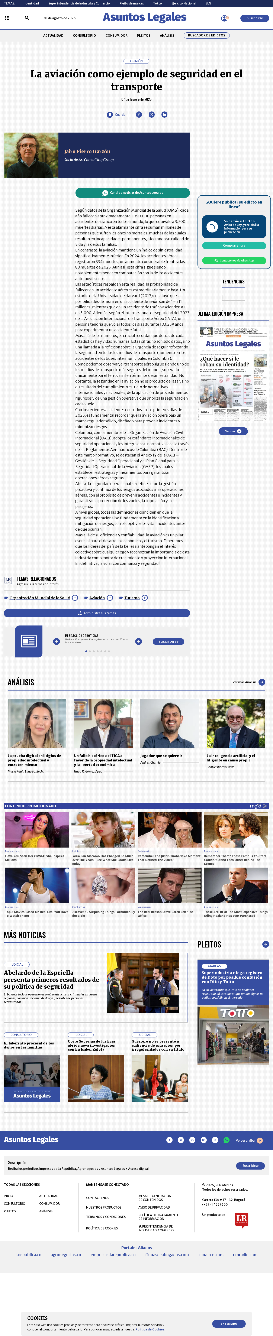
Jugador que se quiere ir (161, 756)
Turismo (132, 597)
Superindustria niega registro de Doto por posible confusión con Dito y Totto (232, 977)
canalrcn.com (211, 1254)
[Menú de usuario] (224, 18)
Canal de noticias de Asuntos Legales (136, 193)
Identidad (32, 3)
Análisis (21, 681)
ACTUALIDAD (53, 36)
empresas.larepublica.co (113, 1254)
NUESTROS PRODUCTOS (103, 1207)
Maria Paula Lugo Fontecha (26, 771)
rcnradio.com (245, 1254)
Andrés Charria (150, 762)
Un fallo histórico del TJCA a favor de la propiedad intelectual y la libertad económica (103, 760)
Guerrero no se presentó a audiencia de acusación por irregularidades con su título (158, 1045)
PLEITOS (143, 36)
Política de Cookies (150, 1329)
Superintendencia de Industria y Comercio (79, 3)
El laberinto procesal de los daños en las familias (29, 1045)
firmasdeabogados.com (167, 1254)
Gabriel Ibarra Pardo (220, 767)
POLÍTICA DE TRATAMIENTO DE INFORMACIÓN (158, 1217)
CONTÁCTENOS (97, 1198)
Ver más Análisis (244, 682)
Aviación (97, 597)
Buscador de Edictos (206, 35)
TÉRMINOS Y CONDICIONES (106, 1217)
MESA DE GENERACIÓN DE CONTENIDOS (154, 1198)
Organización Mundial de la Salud (40, 597)
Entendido (229, 1323)
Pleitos (209, 944)
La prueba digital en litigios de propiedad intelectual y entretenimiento (34, 760)
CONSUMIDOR (117, 36)
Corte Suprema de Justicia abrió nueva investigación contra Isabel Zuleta (92, 1045)
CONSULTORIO (84, 36)
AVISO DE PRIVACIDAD (154, 1207)
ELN (208, 3)
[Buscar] (27, 18)
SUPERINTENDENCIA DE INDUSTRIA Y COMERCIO (156, 1228)
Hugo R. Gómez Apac (88, 771)
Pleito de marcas (131, 3)
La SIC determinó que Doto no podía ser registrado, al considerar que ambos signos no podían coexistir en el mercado (232, 993)
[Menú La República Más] (7, 18)
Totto (157, 3)
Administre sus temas (100, 613)
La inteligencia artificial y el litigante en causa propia (231, 758)
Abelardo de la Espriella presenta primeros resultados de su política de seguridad (51, 979)
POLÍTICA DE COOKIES (102, 1228)
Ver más (230, 431)
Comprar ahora (234, 245)
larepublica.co (28, 1254)
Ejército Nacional (183, 3)
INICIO (8, 1196)
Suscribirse (255, 18)
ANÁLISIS (167, 36)
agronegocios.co (66, 1254)
